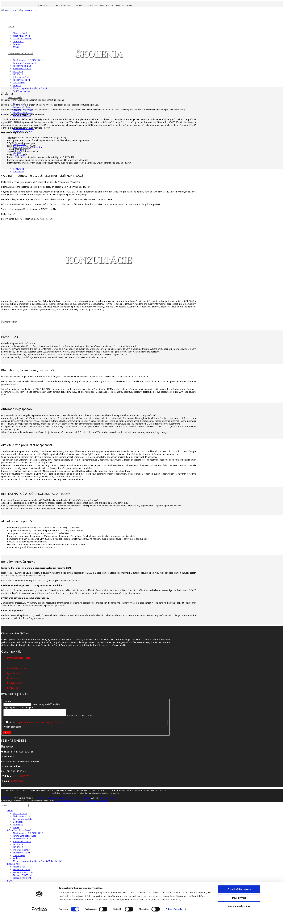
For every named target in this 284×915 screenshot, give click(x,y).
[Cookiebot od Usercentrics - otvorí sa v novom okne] (39, 909)
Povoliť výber (239, 898)
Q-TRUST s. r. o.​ (7, 798)
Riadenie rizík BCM (22, 877)
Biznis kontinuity (15, 682)
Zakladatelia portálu (22, 38)
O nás (11, 26)
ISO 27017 (18, 71)
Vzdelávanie (18, 171)
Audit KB (17, 85)
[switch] (103, 909)
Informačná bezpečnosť (24, 63)
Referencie (18, 44)
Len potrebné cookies (239, 906)
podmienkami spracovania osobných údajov (40, 722)
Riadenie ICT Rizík (21, 107)
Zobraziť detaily (174, 909)
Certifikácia (18, 41)
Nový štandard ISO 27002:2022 (28, 60)
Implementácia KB (22, 79)
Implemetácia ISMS (22, 65)
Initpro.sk (104, 798)
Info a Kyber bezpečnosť (20, 53)
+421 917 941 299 (20, 776)
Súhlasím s (34, 722)
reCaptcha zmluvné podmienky (95, 801)
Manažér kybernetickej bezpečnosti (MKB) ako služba (38, 861)
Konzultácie (18, 168)
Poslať (7, 732)
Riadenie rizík (15, 97)
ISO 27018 (18, 74)
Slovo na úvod (20, 33)
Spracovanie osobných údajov (60, 798)
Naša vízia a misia (21, 35)
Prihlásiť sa (113, 798)
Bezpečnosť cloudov (17, 668)
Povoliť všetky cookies (239, 889)
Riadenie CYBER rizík (23, 112)
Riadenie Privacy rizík (23, 872)
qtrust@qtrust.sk (17, 780)
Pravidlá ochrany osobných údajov (68, 801)
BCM (9, 880)
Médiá (16, 47)
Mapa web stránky (82, 798)
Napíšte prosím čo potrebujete (18, 707)
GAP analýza (19, 82)
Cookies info (41, 798)
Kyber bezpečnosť (21, 77)
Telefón (7, 701)
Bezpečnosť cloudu (22, 68)
